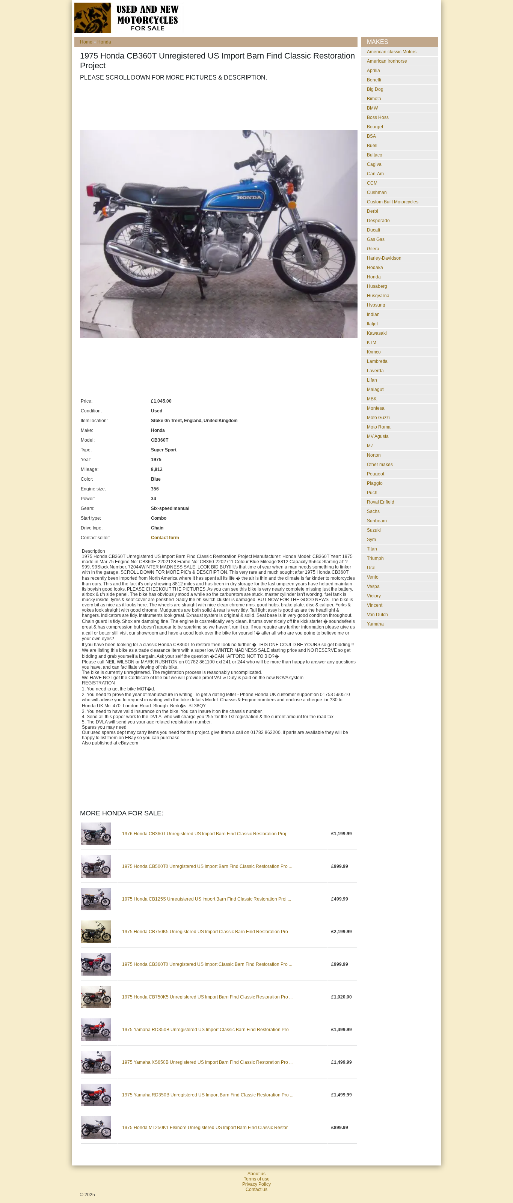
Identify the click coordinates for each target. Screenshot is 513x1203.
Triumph (375, 558)
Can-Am (375, 173)
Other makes (380, 464)
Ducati (373, 230)
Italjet (372, 323)
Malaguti (376, 389)
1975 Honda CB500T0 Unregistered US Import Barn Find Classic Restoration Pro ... (207, 866)
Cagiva (374, 164)
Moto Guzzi (378, 417)
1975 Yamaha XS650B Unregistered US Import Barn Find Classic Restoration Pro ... (207, 1062)
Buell (372, 145)
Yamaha (375, 624)
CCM (372, 183)
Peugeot (375, 474)
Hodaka (375, 267)
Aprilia (373, 70)
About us (256, 1173)
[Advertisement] (216, 105)
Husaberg (377, 286)
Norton (374, 455)
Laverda (375, 370)
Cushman (377, 192)
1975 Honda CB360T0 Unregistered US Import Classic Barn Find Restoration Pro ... (207, 964)
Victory (374, 595)
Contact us (256, 1189)
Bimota (374, 98)
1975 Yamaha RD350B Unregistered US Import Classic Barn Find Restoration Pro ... (207, 1029)
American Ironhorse (387, 61)
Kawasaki (377, 333)
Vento (373, 577)
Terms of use (257, 1179)
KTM (371, 342)
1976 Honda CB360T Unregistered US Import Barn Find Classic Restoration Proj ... (206, 833)
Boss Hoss (378, 117)
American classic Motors (391, 51)
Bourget (375, 126)
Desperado (378, 220)
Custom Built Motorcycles (392, 202)
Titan (372, 549)
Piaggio (375, 483)
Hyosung (376, 305)
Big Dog (375, 89)
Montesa (376, 408)
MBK (372, 399)
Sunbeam (377, 520)
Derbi (372, 211)
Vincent (374, 605)
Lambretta (377, 361)
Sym (371, 539)
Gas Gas (376, 239)
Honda (104, 42)
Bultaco (374, 155)
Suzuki (374, 530)
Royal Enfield (380, 502)
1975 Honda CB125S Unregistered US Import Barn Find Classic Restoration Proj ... (206, 899)
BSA (371, 136)
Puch (372, 492)
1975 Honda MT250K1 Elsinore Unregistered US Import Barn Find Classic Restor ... (207, 1127)
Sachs (373, 511)
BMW (372, 108)
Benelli (374, 80)
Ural (371, 567)
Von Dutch (377, 614)
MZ (370, 445)
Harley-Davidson (384, 258)
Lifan (372, 380)
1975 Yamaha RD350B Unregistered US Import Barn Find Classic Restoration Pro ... (207, 1095)
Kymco (374, 352)
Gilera (373, 248)
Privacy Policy (256, 1184)
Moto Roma (379, 427)
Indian (373, 314)
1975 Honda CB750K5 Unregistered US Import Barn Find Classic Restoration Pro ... (207, 997)
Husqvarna (378, 295)
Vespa (373, 586)
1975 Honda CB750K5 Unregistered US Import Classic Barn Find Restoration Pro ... (207, 931)
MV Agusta (378, 436)
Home (86, 42)
